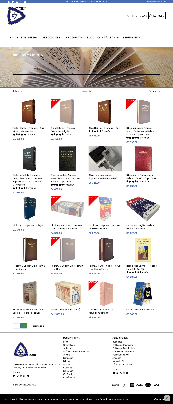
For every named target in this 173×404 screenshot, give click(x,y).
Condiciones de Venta (123, 351)
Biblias (66, 361)
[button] (19, 134)
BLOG (91, 37)
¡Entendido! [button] (159, 399)
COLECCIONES (51, 37)
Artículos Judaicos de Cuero (76, 351)
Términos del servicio (122, 364)
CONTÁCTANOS (108, 37)
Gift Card (67, 374)
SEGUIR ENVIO (133, 37)
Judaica (67, 348)
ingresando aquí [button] (121, 399)
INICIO (13, 37)
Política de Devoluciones (124, 348)
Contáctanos (69, 377)
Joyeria (66, 355)
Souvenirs (68, 371)
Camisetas (68, 368)
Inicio (65, 342)
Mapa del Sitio (119, 361)
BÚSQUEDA (29, 37)
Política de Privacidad (122, 345)
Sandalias (68, 358)
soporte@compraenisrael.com (156, 1)
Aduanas (116, 358)
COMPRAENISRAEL (27, 385)
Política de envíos (120, 355)
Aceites (66, 364)
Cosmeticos (69, 345)
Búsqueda (117, 342)
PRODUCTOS (75, 37)
